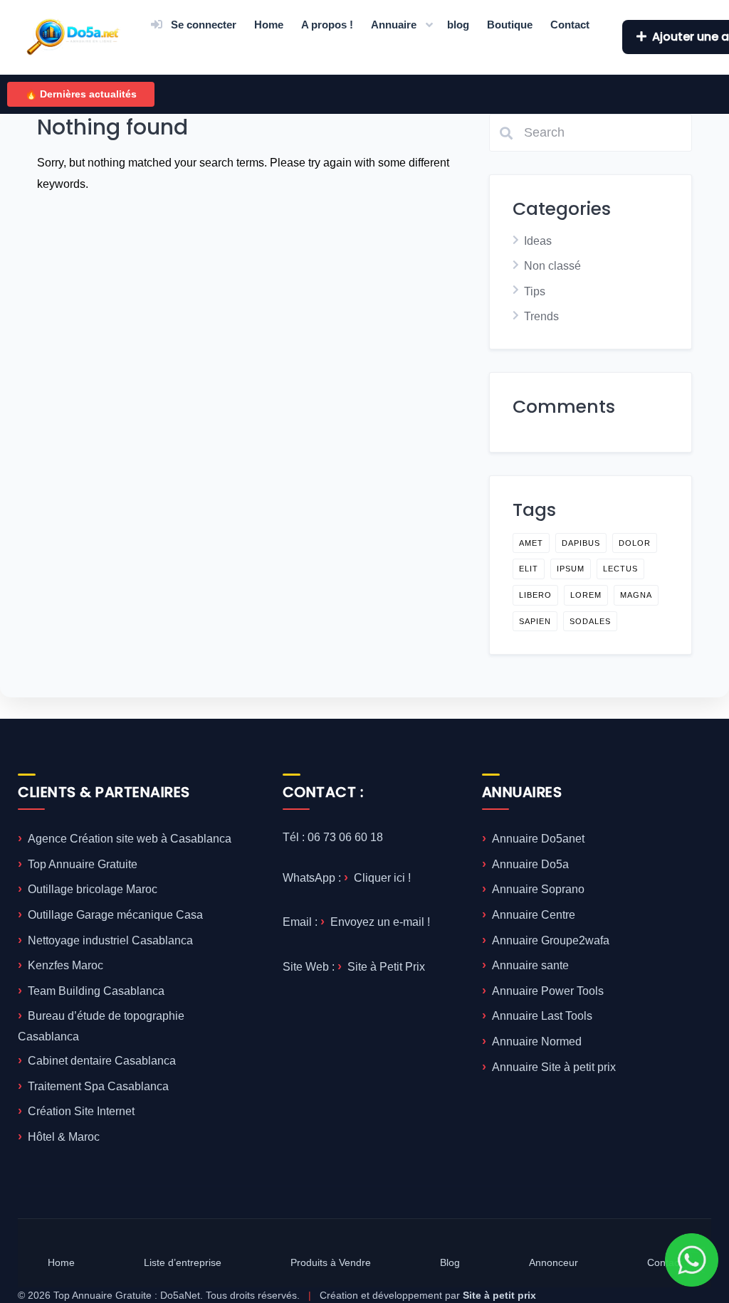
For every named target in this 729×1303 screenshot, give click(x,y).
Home (268, 25)
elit (528, 568)
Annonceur (553, 1262)
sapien (535, 621)
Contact (569, 25)
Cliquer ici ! (382, 878)
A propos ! (327, 25)
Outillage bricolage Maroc (92, 889)
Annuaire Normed (537, 1041)
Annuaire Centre (533, 915)
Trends (541, 316)
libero (535, 595)
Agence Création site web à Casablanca (129, 839)
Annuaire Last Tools (542, 1016)
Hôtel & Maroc (64, 1137)
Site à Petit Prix (386, 967)
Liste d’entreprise (182, 1262)
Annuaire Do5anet (538, 839)
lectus (620, 568)
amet (531, 543)
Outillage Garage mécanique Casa (115, 915)
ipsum (570, 568)
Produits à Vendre (330, 1262)
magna (636, 595)
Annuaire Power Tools (548, 991)
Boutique (510, 25)
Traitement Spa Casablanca (98, 1086)
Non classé (552, 266)
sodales (590, 621)
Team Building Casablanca (96, 991)
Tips (534, 291)
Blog (450, 1262)
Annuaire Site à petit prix (554, 1067)
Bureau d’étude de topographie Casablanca (101, 1026)
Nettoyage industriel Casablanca (110, 940)
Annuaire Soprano (538, 889)
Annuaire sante (530, 965)
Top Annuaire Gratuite (82, 864)
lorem (586, 595)
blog (458, 25)
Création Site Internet (81, 1111)
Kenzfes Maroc (65, 965)
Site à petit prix (499, 1295)
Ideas (538, 241)
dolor (635, 543)
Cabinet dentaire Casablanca (102, 1061)
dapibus (581, 543)
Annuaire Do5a (530, 864)
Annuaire (393, 25)
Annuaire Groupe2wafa (550, 940)
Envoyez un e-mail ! (380, 922)
